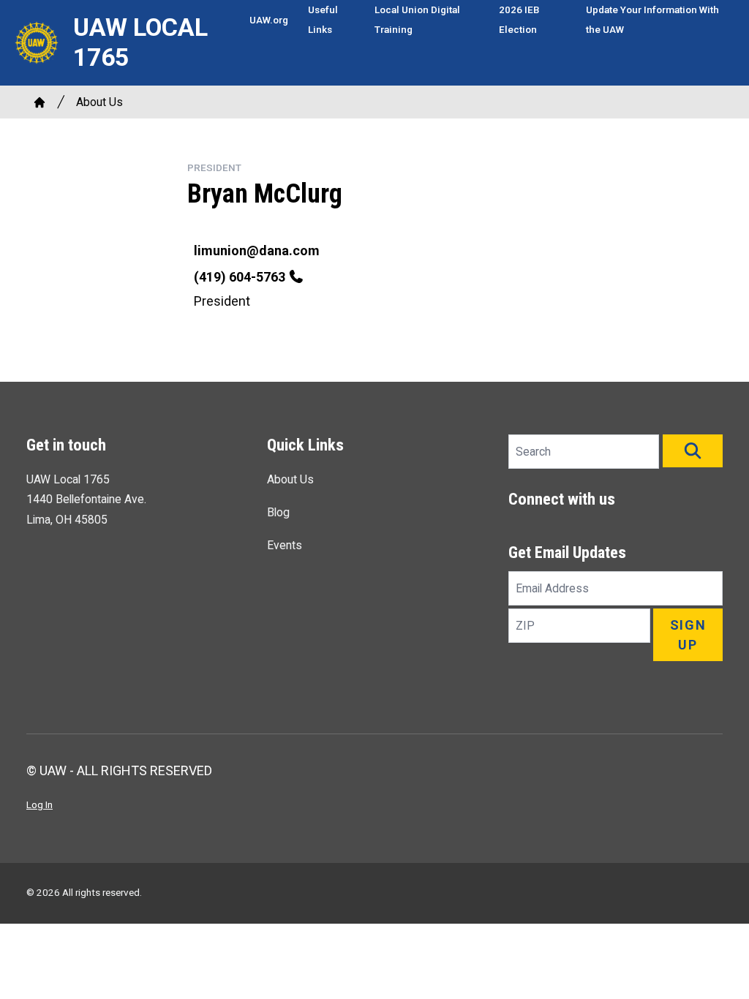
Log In (39, 804)
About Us (99, 102)
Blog (278, 512)
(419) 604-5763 (239, 276)
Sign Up (688, 634)
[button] (693, 450)
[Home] (39, 102)
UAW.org (268, 20)
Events (284, 545)
